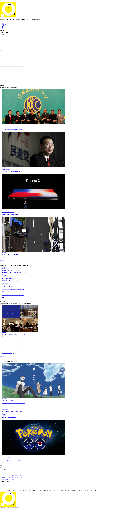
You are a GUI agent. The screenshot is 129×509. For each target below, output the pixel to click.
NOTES (3, 25)
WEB (3, 23)
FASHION (4, 24)
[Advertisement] (30, 42)
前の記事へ (3, 82)
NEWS (3, 22)
